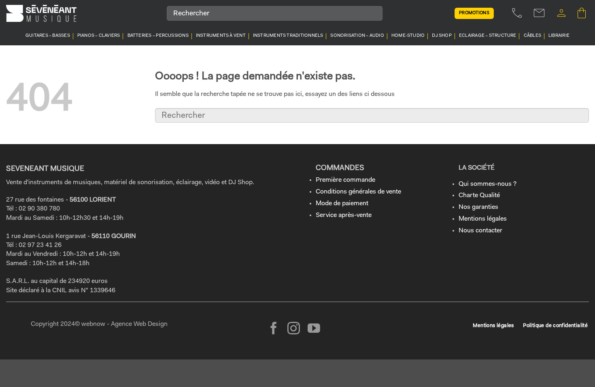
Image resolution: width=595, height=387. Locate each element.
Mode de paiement (342, 203)
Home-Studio (408, 36)
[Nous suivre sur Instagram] (293, 329)
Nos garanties (478, 207)
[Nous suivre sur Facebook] (274, 329)
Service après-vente (344, 215)
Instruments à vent (221, 36)
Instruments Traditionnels (288, 36)
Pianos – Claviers (98, 36)
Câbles (532, 36)
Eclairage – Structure (487, 36)
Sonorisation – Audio (357, 36)
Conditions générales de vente (358, 192)
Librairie (559, 36)
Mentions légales (483, 219)
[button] (561, 13)
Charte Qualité (479, 195)
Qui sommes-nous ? (487, 184)
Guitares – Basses (48, 36)
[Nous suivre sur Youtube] (314, 329)
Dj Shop (442, 36)
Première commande (345, 180)
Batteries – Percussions (158, 36)
